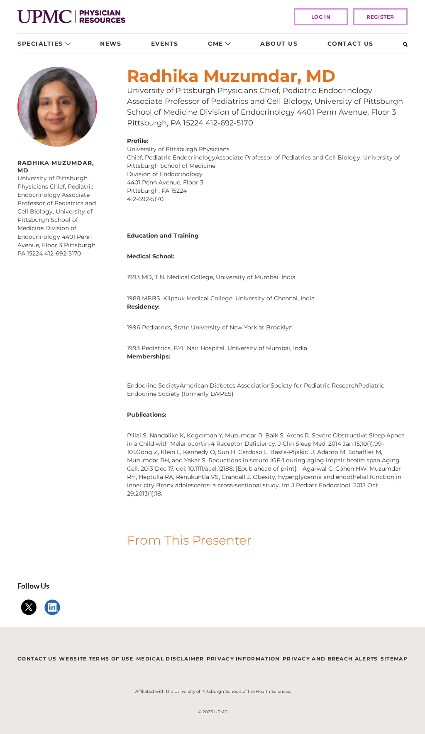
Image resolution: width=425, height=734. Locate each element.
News (110, 43)
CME (215, 43)
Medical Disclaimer (170, 658)
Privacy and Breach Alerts (330, 658)
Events (164, 43)
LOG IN (321, 17)
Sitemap (394, 658)
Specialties (40, 43)
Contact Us (350, 43)
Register (380, 17)
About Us (279, 43)
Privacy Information (243, 658)
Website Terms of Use (96, 658)
